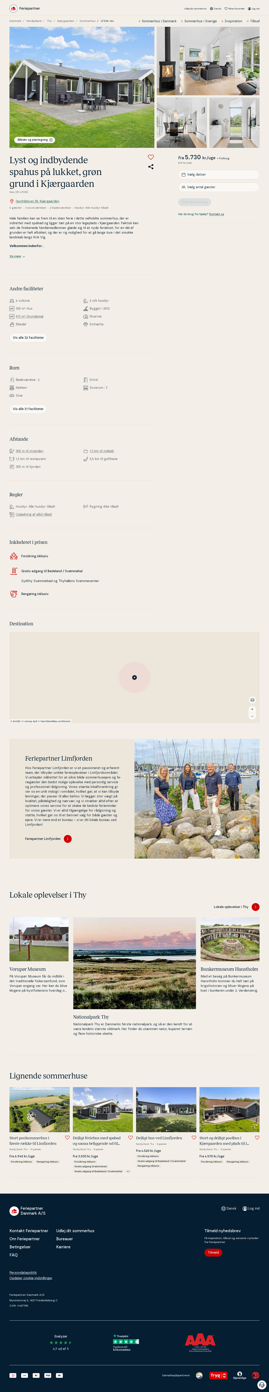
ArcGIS (16, 721)
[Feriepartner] (24, 9)
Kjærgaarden (65, 21)
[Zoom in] (252, 709)
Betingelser (20, 1247)
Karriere (63, 1247)
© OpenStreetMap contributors (54, 721)
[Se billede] (81, 87)
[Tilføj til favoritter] (151, 157)
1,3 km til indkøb (102, 451)
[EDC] (199, 1375)
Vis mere (15, 256)
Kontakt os (216, 214)
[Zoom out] (252, 716)
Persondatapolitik (23, 1272)
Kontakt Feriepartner (28, 1231)
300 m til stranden (29, 451)
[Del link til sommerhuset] (151, 167)
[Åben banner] (262, 1385)
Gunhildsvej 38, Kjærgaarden (37, 201)
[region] (134, 677)
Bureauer (64, 1239)
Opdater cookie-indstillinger (30, 1278)
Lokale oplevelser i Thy (231, 907)
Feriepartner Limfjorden (43, 838)
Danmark (15, 21)
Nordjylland (34, 21)
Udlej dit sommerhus (195, 8)
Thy (49, 21)
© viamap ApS (29, 721)
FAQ (13, 1255)
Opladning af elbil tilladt (34, 514)
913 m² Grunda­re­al (29, 316)
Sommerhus (88, 21)
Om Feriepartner (24, 1239)
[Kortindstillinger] (252, 700)
